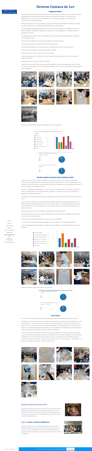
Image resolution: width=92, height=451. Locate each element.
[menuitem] (9, 221)
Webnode (13, 449)
